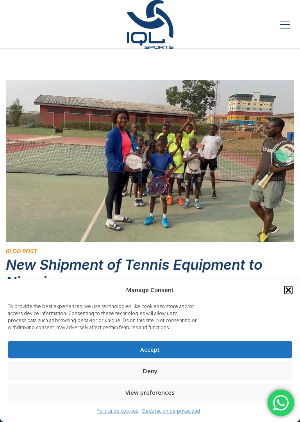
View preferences (150, 392)
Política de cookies (117, 411)
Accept (150, 349)
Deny (150, 371)
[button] (288, 290)
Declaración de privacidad (171, 411)
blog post (21, 251)
